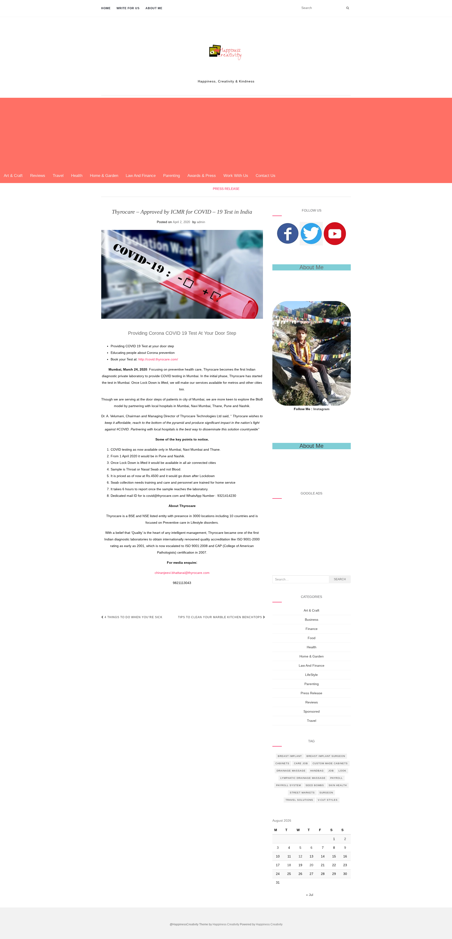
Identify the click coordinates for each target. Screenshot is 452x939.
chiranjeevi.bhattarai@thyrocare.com (182, 573)
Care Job (301, 763)
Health (76, 175)
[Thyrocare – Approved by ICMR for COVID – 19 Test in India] (182, 274)
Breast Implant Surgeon (326, 756)
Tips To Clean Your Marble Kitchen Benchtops (220, 617)
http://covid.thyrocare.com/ (158, 359)
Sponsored (311, 711)
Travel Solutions (299, 800)
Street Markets (302, 792)
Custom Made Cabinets (330, 763)
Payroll (336, 778)
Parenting (171, 175)
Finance (312, 629)
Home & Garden (104, 175)
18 (289, 865)
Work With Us (235, 175)
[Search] (347, 8)
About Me (153, 8)
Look (342, 770)
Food (311, 638)
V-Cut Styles (328, 800)
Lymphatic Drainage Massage (303, 778)
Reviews (37, 175)
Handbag (317, 770)
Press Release (226, 189)
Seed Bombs (315, 785)
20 (311, 865)
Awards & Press (201, 175)
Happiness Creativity (226, 924)
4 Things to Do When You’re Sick (133, 617)
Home (106, 8)
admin (201, 222)
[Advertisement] (226, 133)
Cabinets (282, 763)
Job (331, 770)
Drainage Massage (291, 770)
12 (300, 856)
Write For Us (128, 8)
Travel (58, 175)
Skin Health (338, 785)
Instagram (321, 409)
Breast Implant (290, 756)
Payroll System (288, 785)
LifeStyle (311, 675)
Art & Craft (13, 175)
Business (311, 619)
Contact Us (265, 175)
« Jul (309, 895)
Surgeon (326, 792)
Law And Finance (141, 175)
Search (340, 579)
